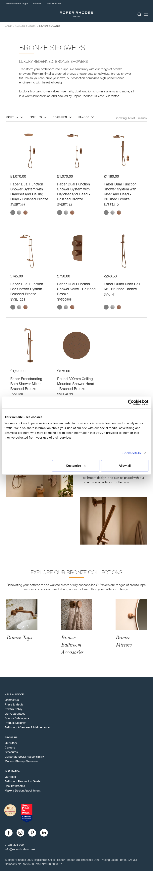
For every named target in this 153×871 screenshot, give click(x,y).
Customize (73, 465)
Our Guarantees (15, 713)
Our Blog (10, 776)
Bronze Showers (49, 26)
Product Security (15, 722)
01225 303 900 (14, 844)
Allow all (125, 465)
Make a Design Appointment (22, 790)
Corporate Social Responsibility (24, 756)
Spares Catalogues (17, 718)
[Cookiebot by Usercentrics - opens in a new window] (131, 402)
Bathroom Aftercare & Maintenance (27, 727)
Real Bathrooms (15, 786)
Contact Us (12, 700)
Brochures (11, 752)
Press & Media (14, 704)
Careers (10, 747)
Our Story (11, 743)
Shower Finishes (25, 26)
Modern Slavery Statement (21, 761)
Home (8, 26)
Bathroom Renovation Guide (22, 781)
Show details (132, 453)
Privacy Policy (13, 709)
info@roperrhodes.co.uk (20, 849)
